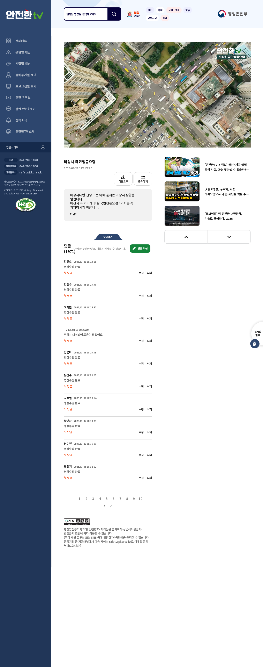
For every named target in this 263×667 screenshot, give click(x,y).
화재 (160, 10)
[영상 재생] (157, 94)
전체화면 (243, 138)
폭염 (165, 18)
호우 (187, 10)
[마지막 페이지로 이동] (111, 505)
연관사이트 (12, 147)
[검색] (114, 14)
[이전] (186, 237)
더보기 (73, 214)
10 (111, 95)
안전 (150, 10)
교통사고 (152, 18)
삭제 (149, 273)
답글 (69, 273)
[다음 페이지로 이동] (104, 505)
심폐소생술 (174, 10)
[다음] (229, 237)
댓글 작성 (142, 248)
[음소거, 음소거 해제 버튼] (99, 138)
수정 (141, 273)
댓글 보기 (108, 236)
